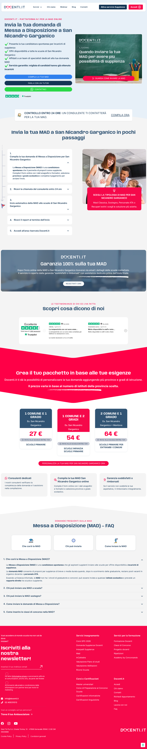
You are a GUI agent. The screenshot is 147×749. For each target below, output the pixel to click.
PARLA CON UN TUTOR (38, 83)
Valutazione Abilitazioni (86, 666)
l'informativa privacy (19, 676)
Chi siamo (51, 7)
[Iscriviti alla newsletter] (41, 666)
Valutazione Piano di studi (88, 662)
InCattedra (81, 657)
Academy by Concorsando (126, 657)
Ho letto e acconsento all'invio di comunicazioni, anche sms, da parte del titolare (25, 677)
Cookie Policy (6, 736)
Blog (74, 7)
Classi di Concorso (122, 645)
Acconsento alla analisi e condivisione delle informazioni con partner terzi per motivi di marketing (22, 687)
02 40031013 (11, 702)
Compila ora (120, 115)
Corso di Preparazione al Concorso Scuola (92, 690)
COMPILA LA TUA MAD (38, 77)
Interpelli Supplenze (85, 649)
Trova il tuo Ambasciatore (15, 714)
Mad (78, 653)
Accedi (117, 684)
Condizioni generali (38, 736)
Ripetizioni (118, 653)
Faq (115, 709)
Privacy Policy (21, 736)
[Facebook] (2, 723)
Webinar (63, 7)
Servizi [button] (36, 7)
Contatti (84, 7)
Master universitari (84, 684)
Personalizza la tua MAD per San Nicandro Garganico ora (73, 463)
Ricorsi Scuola (82, 670)
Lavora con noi (120, 705)
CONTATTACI (40, 89)
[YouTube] (16, 723)
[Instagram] (9, 723)
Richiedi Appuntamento (124, 696)
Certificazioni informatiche (88, 696)
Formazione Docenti (123, 641)
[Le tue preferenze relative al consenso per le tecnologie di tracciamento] (143, 745)
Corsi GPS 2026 (83, 641)
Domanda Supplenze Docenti (89, 645)
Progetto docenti (121, 649)
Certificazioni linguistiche (87, 700)
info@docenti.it (12, 698)
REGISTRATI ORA (73, 284)
